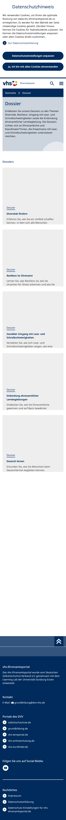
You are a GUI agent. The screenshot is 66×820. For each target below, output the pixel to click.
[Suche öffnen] (52, 83)
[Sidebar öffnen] (61, 83)
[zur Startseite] (17, 83)
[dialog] (33, 39)
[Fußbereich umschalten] (58, 641)
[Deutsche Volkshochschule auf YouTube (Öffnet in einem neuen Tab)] (6, 768)
